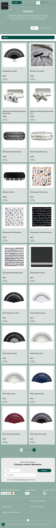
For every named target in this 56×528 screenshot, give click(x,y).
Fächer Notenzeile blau (37, 394)
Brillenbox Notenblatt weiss (38, 152)
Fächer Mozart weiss (36, 353)
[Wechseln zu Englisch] (54, 2)
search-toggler (38, 2)
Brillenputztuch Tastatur (37, 273)
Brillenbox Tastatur (8, 192)
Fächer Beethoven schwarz (11, 313)
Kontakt (44, 2)
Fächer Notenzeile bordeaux (11, 434)
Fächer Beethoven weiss (37, 313)
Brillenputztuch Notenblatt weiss (13, 273)
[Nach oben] (28, 520)
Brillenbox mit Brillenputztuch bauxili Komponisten (14, 112)
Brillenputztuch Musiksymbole (12, 232)
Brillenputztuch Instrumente (39, 192)
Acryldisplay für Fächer (10, 71)
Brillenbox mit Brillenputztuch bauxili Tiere (41, 112)
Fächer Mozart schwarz (10, 353)
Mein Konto (41, 2)
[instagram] (44, 493)
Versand (6, 79)
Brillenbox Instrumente (37, 71)
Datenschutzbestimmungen (20, 480)
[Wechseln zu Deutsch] (51, 2)
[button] (3, 525)
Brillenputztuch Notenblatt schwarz (41, 232)
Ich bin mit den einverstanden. (21, 480)
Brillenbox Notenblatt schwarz (12, 152)
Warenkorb (47, 2)
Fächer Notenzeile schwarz (38, 434)
